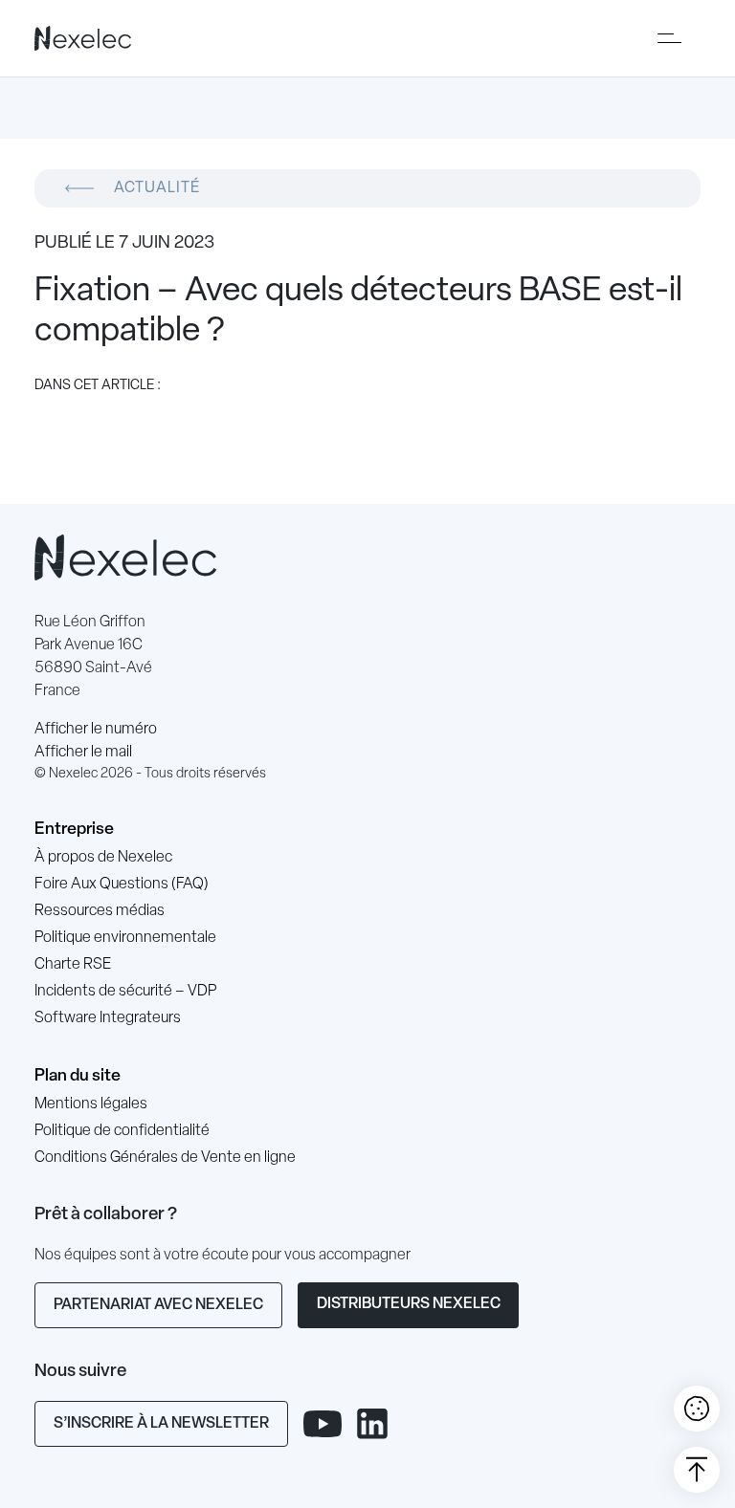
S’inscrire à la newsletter (161, 1424)
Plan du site (77, 1076)
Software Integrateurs (107, 1018)
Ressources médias (99, 911)
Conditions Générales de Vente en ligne (165, 1158)
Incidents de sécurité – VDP (125, 991)
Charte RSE (72, 965)
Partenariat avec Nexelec (158, 1305)
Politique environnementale (125, 938)
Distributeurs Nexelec (409, 1304)
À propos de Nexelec (103, 857)
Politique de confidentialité (122, 1131)
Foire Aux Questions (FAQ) (121, 884)
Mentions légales (90, 1104)
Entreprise (74, 829)
